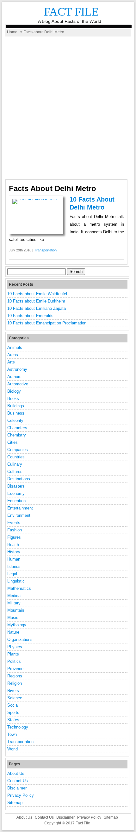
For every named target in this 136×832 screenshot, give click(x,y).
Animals (14, 347)
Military (14, 603)
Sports (13, 712)
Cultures (14, 471)
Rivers (13, 690)
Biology (14, 391)
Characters (17, 427)
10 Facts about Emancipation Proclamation (46, 323)
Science (14, 698)
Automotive (17, 384)
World (12, 749)
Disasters (16, 486)
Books (13, 398)
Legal (12, 573)
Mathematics (19, 588)
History (13, 551)
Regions (14, 676)
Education (16, 500)
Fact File (71, 11)
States (13, 719)
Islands (14, 566)
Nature (13, 632)
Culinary (14, 464)
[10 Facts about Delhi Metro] (36, 198)
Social (13, 705)
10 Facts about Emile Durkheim (36, 301)
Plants (13, 654)
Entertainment (20, 508)
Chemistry (16, 435)
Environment (18, 515)
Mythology (16, 624)
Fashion (14, 530)
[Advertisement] (68, 108)
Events (13, 522)
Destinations (18, 478)
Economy (16, 493)
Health (13, 544)
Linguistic (16, 581)
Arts (11, 362)
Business (15, 413)
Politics (14, 661)
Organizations (20, 639)
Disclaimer (17, 788)
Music (12, 617)
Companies (17, 449)
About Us (15, 773)
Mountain (15, 610)
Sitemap (14, 802)
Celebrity (15, 420)
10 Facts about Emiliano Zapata (36, 308)
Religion (14, 683)
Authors (14, 376)
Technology (17, 727)
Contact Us (17, 780)
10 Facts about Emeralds (30, 315)
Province (15, 668)
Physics (14, 646)
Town (12, 734)
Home (12, 32)
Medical (14, 595)
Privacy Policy (20, 795)
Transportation (45, 250)
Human (13, 559)
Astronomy (17, 369)
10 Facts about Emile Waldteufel (37, 293)
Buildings (15, 405)
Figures (14, 537)
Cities (12, 442)
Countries (16, 457)
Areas (12, 354)
